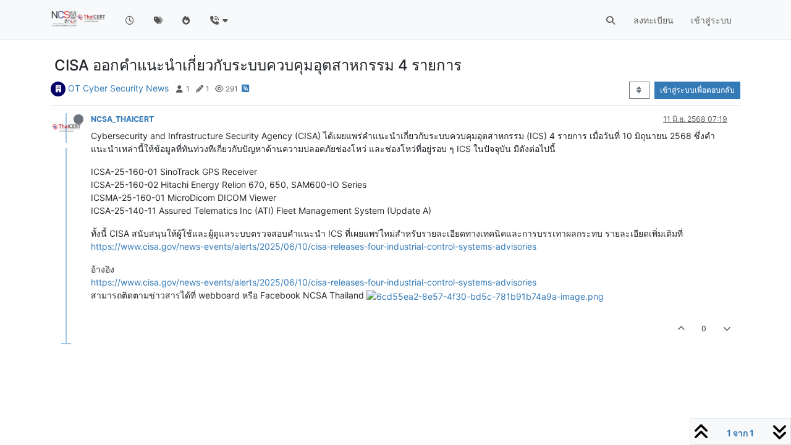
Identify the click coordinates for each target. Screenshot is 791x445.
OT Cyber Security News (118, 88)
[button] (218, 20)
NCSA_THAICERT (122, 119)
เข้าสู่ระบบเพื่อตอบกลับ (697, 90)
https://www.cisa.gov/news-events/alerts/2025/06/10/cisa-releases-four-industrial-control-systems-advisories (313, 246)
